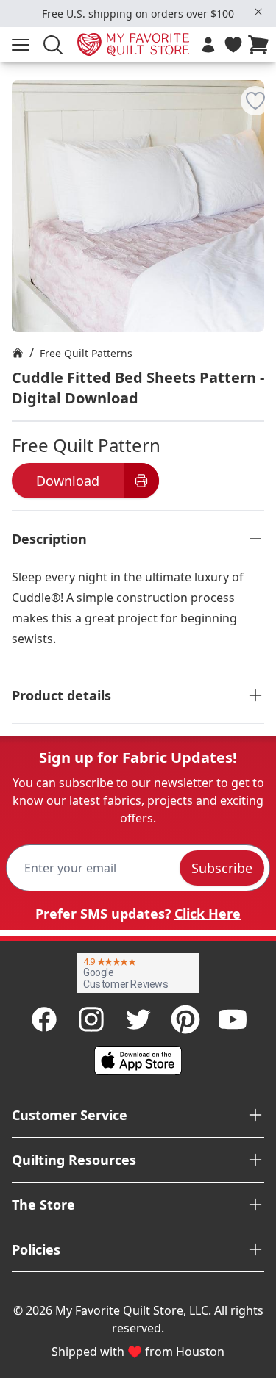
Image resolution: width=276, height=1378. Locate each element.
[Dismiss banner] (258, 12)
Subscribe (221, 868)
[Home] (18, 353)
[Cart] (261, 45)
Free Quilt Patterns (86, 353)
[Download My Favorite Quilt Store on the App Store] (138, 1060)
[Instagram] (91, 1019)
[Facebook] (44, 1019)
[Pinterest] (185, 1019)
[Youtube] (232, 1019)
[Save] (255, 100)
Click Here (207, 913)
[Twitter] (138, 1019)
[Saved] (233, 45)
